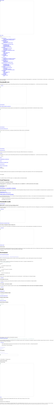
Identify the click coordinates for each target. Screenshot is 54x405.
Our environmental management (7, 67)
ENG (0, 35)
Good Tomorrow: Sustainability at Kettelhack (9, 58)
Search (1, 36)
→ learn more (2, 227)
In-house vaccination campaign (3, 165)
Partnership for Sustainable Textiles (8, 42)
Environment (3, 47)
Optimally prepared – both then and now (8, 39)
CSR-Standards (4, 70)
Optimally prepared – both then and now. (5, 192)
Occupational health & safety (7, 46)
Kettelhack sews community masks (4, 162)
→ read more (2, 277)
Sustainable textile (4, 40)
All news (2, 85)
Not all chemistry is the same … (7, 49)
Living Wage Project (2, 150)
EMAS (4, 51)
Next (1, 153)
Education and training (6, 45)
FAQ (4, 56)
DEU (2, 35)
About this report (4, 54)
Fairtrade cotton (5, 53)
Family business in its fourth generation (7, 194)
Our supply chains (5, 41)
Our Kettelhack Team (6, 64)
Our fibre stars (5, 48)
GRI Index (4, 73)
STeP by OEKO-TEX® (6, 52)
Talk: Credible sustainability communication (5, 106)
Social (2, 43)
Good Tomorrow (4, 38)
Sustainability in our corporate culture (8, 44)
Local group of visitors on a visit (4, 128)
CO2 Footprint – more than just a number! (9, 50)
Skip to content (2, 0)
